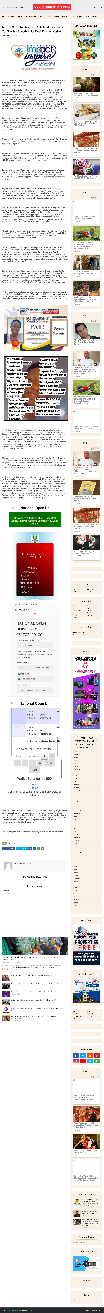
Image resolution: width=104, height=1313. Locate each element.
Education (90, 615)
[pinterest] (101, 7)
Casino (75, 781)
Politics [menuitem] (19, 16)
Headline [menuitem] (11, 16)
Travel (75, 911)
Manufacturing (77, 852)
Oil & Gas (75, 866)
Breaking (75, 766)
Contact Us (90, 589)
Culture (75, 799)
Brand (75, 763)
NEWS (88, 1011)
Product (75, 872)
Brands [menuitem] (79, 16)
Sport (74, 893)
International (76, 837)
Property (75, 875)
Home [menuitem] (3, 16)
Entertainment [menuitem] (30, 16)
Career (75, 778)
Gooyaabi (29, 1310)
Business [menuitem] (65, 16)
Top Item (89, 591)
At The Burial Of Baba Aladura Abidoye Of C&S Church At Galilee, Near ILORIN (34, 1000)
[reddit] (90, 1055)
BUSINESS (90, 1014)
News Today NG (6, 35)
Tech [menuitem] (72, 16)
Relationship (76, 878)
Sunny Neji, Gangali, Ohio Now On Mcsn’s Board (89, 1212)
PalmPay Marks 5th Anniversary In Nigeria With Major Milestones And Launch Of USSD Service (37, 1009)
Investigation (9, 23)
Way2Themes (15, 1310)
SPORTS (75, 1018)
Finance (75, 819)
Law (74, 846)
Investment (76, 843)
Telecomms (76, 899)
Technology (76, 896)
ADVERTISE (90, 1018)
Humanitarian (76, 834)
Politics (89, 608)
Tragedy (75, 905)
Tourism (75, 902)
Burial (74, 772)
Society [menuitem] (56, 16)
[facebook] (91, 7)
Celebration (76, 784)
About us (75, 591)
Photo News (90, 613)
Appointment (76, 748)
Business (75, 608)
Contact (15, 7)
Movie (75, 857)
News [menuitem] (49, 16)
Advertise (23, 7)
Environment (76, 813)
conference (76, 787)
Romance (75, 617)
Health (75, 828)
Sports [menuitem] (41, 16)
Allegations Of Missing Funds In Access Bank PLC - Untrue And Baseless (32, 967)
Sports (75, 615)
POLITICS (89, 1016)
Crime (74, 793)
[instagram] (98, 7)
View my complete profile (79, 634)
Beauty (75, 760)
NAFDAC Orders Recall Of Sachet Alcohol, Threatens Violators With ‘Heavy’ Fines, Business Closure (32, 958)
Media (75, 855)
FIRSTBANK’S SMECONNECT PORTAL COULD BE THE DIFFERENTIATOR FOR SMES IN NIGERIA (90, 1202)
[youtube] (83, 1061)
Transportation (77, 908)
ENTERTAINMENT (78, 1016)
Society (75, 890)
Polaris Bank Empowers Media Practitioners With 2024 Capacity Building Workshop (36, 992)
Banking (75, 757)
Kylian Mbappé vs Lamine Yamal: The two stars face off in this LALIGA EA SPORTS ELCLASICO (90, 1222)
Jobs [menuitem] (87, 16)
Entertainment (77, 610)
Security (75, 887)
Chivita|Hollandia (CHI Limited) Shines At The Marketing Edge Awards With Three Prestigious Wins (36, 1017)
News (88, 606)
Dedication (76, 801)
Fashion (75, 816)
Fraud (74, 825)
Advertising (76, 743)
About (9, 7)
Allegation (76, 745)
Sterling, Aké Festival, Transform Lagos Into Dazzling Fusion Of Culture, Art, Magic (36, 984)
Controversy (76, 790)
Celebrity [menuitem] (95, 16)
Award (75, 751)
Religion (75, 881)
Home (3, 7)
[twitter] (94, 7)
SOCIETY (75, 1014)
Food (74, 822)
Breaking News (77, 769)
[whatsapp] (97, 1061)
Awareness (76, 754)
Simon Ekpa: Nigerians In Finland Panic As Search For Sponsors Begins (32, 975)
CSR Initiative (76, 796)
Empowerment (77, 807)
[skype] (90, 1061)
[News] (35, 946)
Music (74, 860)
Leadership (76, 849)
